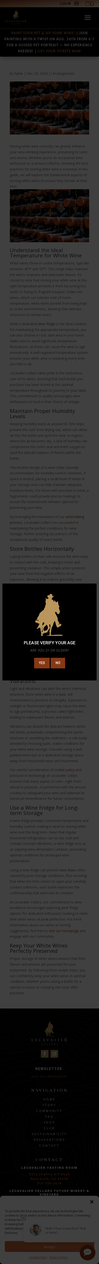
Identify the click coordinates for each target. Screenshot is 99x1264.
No (58, 663)
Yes (42, 663)
